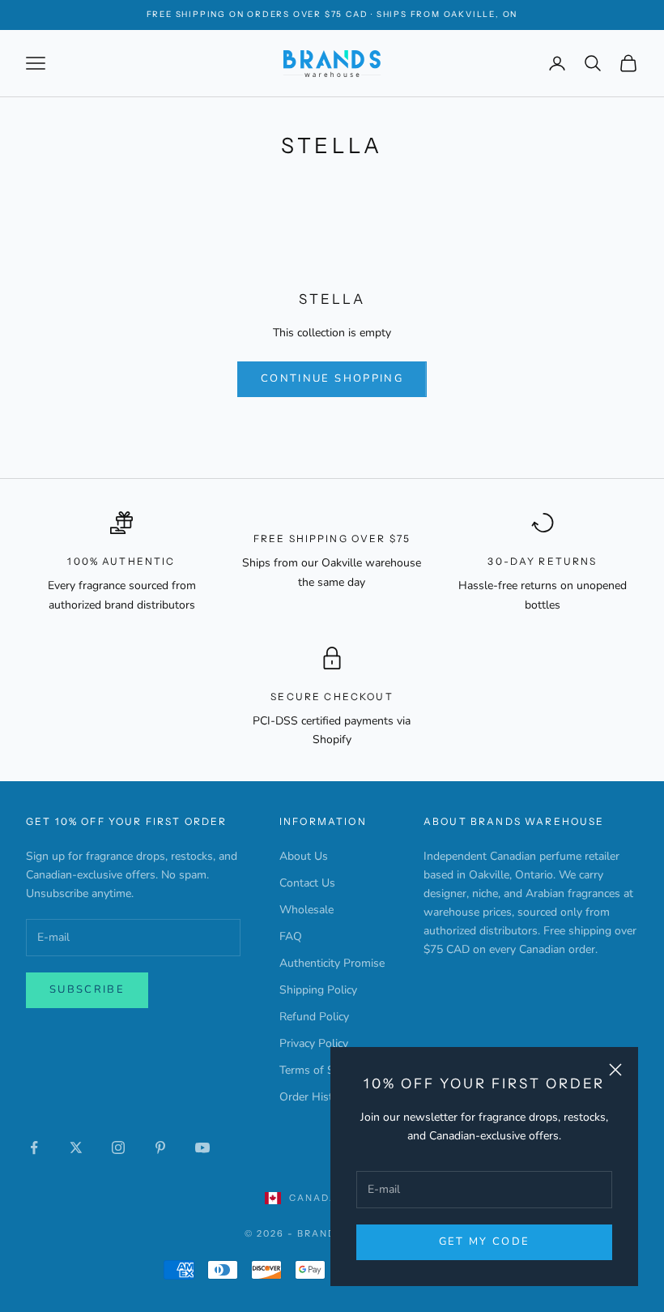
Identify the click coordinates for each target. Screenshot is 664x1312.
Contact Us (307, 883)
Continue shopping (332, 378)
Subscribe (87, 989)
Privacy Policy (313, 1043)
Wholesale (306, 909)
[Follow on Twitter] (76, 1147)
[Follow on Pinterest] (160, 1147)
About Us (303, 856)
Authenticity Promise (332, 963)
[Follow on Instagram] (118, 1147)
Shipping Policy (318, 990)
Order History (314, 1097)
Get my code (484, 1241)
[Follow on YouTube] (202, 1147)
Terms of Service (321, 1070)
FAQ (290, 936)
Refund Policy (314, 1016)
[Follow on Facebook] (34, 1147)
